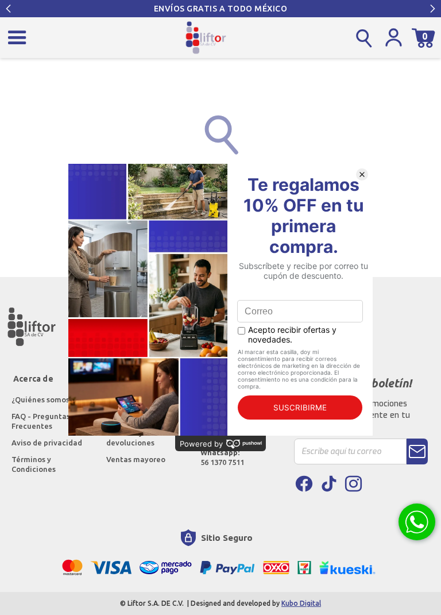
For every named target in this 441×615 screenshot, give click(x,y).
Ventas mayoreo (135, 459)
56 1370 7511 (222, 457)
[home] (205, 37)
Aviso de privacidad (46, 443)
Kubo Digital (301, 603)
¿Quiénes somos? (43, 399)
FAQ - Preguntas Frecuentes (41, 421)
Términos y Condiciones (33, 464)
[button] (8, 8)
